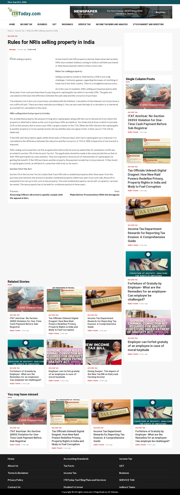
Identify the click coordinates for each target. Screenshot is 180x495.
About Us (13, 465)
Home (12, 24)
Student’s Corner (73, 487)
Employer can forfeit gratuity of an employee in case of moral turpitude (65, 352)
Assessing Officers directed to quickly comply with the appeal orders (36, 194)
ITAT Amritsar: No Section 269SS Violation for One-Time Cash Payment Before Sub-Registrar (26, 299)
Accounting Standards (76, 458)
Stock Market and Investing (148, 24)
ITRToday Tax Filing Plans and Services (85, 479)
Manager (12, 49)
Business (42, 24)
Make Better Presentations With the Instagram (94, 193)
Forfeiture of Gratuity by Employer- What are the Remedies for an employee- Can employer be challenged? (26, 352)
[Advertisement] (148, 51)
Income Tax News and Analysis (112, 24)
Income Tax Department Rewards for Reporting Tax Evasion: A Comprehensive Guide (104, 299)
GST (54, 24)
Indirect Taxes (127, 487)
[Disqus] (65, 241)
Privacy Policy (15, 479)
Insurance (67, 24)
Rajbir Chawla (15, 330)
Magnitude (99, 492)
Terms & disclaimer (18, 472)
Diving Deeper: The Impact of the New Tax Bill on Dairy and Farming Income (104, 352)
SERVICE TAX (84, 24)
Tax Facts (69, 465)
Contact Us (14, 487)
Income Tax (26, 24)
